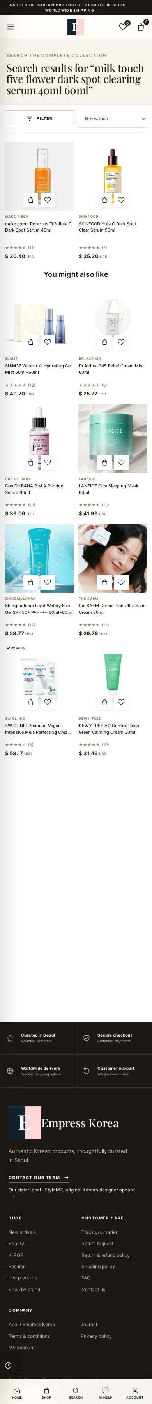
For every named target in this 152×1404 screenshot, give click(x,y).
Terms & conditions (29, 1336)
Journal (89, 1324)
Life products (23, 1278)
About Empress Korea (32, 1324)
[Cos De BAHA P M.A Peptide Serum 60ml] (39, 438)
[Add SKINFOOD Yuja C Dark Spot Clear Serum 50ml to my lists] (121, 200)
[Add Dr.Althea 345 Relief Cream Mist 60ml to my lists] (121, 342)
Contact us (93, 1289)
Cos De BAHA (18, 479)
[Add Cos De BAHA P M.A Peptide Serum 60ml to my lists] (48, 462)
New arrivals (22, 1232)
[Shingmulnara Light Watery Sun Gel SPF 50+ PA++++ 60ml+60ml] (39, 558)
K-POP (16, 1255)
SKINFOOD (89, 216)
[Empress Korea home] (76, 27)
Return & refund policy (105, 1255)
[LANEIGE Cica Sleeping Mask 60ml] (112, 438)
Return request (97, 1243)
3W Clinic (15, 718)
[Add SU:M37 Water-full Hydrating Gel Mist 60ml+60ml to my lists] (48, 342)
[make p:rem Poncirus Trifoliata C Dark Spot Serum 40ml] (39, 176)
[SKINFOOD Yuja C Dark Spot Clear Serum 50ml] (112, 176)
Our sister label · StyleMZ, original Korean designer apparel (72, 1190)
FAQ (85, 1278)
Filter (45, 118)
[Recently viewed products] (8, 1365)
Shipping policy (98, 1266)
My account (22, 1347)
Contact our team (34, 1177)
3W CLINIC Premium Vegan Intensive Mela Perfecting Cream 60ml (38, 732)
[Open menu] (10, 26)
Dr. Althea (90, 358)
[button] (30, 200)
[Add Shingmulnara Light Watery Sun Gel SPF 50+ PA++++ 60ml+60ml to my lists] (48, 582)
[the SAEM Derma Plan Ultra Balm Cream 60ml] (112, 558)
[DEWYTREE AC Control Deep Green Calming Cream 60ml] (112, 678)
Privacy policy (96, 1336)
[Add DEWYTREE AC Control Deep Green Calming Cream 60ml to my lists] (121, 702)
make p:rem (17, 216)
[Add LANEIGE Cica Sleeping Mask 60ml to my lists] (121, 462)
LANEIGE (87, 479)
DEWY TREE (90, 718)
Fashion (17, 1266)
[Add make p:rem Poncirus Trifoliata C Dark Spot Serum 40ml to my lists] (48, 200)
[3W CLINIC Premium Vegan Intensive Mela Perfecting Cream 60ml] (39, 678)
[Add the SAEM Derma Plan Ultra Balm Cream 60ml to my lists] (121, 582)
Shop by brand (24, 1289)
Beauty (16, 1243)
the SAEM (88, 599)
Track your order (99, 1232)
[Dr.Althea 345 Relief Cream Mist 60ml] (112, 318)
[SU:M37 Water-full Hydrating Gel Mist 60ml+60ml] (39, 318)
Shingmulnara (20, 599)
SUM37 (11, 358)
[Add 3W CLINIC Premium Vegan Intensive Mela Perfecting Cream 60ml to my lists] (48, 702)
